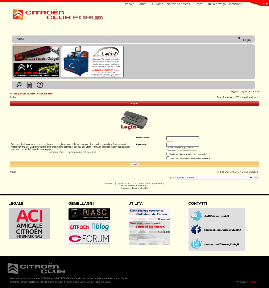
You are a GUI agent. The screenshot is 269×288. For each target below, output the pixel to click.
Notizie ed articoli (178, 4)
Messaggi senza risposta (22, 94)
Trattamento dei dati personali (81, 152)
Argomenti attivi (45, 94)
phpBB (120, 183)
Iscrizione (235, 4)
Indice (20, 39)
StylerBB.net (142, 186)
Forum (141, 4)
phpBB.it (144, 188)
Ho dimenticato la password (180, 148)
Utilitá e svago (216, 4)
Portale (129, 4)
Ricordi (198, 4)
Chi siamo (156, 4)
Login (246, 40)
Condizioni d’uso (56, 152)
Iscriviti (170, 141)
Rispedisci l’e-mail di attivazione (182, 150)
